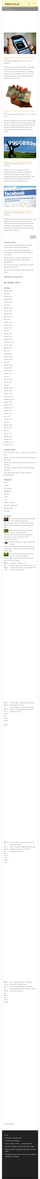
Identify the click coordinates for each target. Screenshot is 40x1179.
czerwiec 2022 (8, 359)
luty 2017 (6, 430)
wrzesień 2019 (8, 396)
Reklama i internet (9, 502)
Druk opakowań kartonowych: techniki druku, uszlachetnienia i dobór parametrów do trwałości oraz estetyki (18, 252)
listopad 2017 (8, 405)
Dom (5, 482)
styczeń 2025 (8, 311)
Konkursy (6, 63)
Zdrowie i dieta (8, 508)
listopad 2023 (8, 339)
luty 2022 (6, 362)
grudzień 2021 (8, 365)
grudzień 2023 (8, 336)
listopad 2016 (8, 439)
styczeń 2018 (8, 402)
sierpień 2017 (8, 413)
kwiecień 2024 (8, 325)
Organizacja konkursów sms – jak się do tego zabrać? (19, 58)
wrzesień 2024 (8, 316)
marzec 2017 (8, 428)
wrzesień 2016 (8, 445)
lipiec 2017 (7, 416)
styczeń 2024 (8, 333)
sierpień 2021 (8, 373)
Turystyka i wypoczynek (11, 505)
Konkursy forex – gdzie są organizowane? (18, 162)
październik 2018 (9, 399)
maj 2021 (6, 376)
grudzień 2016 (8, 436)
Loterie (33, 114)
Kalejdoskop (7, 491)
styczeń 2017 (8, 433)
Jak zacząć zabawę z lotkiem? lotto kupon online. (19, 1146)
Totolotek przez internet (12, 1141)
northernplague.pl (9, 1124)
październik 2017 (9, 408)
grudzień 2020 (8, 388)
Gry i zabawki (8, 488)
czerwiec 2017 (8, 419)
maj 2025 (6, 305)
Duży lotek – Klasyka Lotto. (18, 563)
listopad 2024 (8, 314)
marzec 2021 (8, 382)
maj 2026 (6, 293)
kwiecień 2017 (8, 425)
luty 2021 (6, 385)
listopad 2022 (8, 353)
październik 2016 (9, 442)
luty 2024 (6, 331)
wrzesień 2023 (8, 345)
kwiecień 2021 (8, 379)
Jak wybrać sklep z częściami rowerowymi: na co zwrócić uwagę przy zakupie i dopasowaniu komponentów (18, 260)
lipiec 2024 (7, 319)
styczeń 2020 (8, 391)
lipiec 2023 (7, 351)
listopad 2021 (8, 368)
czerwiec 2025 (8, 302)
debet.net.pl (17, 61)
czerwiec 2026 (8, 291)
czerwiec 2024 (8, 322)
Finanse (6, 485)
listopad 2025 (8, 299)
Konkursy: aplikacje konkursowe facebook (18, 211)
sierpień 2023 (8, 348)
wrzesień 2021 (8, 371)
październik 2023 (9, 342)
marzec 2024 (8, 328)
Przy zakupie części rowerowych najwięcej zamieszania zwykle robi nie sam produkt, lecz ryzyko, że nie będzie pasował (19, 9)
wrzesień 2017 (8, 411)
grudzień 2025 (8, 296)
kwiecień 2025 (8, 308)
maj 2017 (6, 422)
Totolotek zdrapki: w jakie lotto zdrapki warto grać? (20, 111)
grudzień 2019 (8, 393)
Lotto (5, 116)
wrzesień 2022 (8, 356)
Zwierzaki (6, 511)
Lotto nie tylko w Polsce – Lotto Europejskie (18, 1143)
